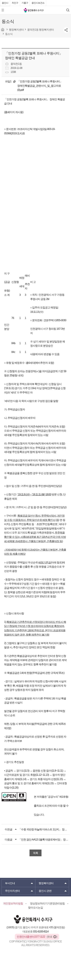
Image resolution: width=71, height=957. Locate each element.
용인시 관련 (45, 890)
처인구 (15, 2)
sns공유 (66, 30)
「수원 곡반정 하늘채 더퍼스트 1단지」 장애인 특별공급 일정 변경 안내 (43, 829)
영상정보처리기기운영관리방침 (47, 903)
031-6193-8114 (41, 931)
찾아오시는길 (35, 907)
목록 (35, 853)
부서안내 (10, 883)
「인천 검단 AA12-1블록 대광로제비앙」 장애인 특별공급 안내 (43, 839)
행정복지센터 (46, 883)
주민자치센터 (12, 890)
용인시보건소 (38, 2)
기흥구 (25, 2)
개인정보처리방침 (13, 903)
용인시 (5, 2)
